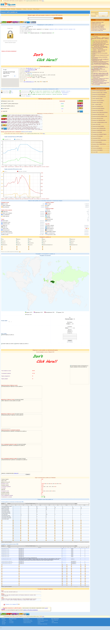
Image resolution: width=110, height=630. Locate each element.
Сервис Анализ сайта (96, 124)
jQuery (28, 73)
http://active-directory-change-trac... (7, 561)
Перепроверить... (66, 92)
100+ (21, 514)
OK (14, 76)
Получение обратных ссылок (97, 118)
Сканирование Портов (96, 138)
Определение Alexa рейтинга (97, 110)
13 (88, 210)
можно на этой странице (26, 131)
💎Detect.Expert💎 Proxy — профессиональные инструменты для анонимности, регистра (98, 69)
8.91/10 (62, 103)
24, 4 (86, 228)
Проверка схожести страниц (97, 102)
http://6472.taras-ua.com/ (5, 556)
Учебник (24, 9)
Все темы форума (96, 84)
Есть (12, 92)
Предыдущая (76, 586)
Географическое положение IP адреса (99, 134)
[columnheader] (6, 505)
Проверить (42, 220)
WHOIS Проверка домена (97, 142)
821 (88, 219)
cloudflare (27, 71)
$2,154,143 (62, 101)
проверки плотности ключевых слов (67, 29)
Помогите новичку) (96, 77)
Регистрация (93, 15)
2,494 (43, 203)
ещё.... (43, 0)
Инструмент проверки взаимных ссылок (99, 122)
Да (11, 91)
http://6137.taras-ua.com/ (5, 555)
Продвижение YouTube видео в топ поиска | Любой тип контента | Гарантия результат (100, 62)
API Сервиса (11, 621)
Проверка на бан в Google (97, 132)
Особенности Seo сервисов (97, 150)
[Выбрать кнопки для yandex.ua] (33, 22)
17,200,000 (87, 203)
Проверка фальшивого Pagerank (98, 108)
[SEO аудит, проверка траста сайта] (14, 614)
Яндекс (53, 621)
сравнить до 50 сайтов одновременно (30, 609)
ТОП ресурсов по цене (96, 23)
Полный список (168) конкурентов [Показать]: (10, 251)
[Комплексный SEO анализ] (8, 7)
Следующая (82, 586)
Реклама (13, 9)
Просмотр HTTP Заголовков (97, 136)
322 (88, 213)
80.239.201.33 (29, 68)
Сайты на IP (36, 68)
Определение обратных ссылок (98, 114)
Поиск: (76, 503)
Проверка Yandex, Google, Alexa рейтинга (100, 112)
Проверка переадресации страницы (99, 130)
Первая (71, 586)
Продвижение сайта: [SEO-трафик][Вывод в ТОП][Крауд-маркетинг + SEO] (100, 60)
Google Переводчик (41, 621)
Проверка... (66, 94)
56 (88, 217)
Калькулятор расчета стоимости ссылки (99, 116)
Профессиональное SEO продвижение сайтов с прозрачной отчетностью (99, 81)
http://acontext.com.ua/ (4, 548)
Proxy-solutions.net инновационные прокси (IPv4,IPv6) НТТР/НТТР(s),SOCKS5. (99, 76)
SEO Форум (4, 622)
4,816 (62, 108)
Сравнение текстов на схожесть (98, 100)
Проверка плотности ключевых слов (99, 96)
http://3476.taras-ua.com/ (5, 553)
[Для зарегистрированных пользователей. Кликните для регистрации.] (24, 80)
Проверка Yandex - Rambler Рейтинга (99, 144)
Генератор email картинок (97, 148)
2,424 (88, 211)
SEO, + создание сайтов (96, 104)
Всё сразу (30, 9)
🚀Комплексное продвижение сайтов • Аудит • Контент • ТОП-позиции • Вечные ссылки (100, 83)
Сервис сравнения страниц (97, 98)
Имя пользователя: (94, 12)
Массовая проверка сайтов (27, 621)
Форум (8, 9)
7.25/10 (62, 105)
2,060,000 (42, 207)
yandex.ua (24, 26)
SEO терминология (55, 622)
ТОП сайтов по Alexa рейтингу (98, 27)
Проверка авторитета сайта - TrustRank (99, 92)
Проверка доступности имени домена (99, 140)
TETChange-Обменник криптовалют (99, 43)
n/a (20, 506)
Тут (43, 234)
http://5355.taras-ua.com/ (5, 554)
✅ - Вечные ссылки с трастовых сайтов (100, 40)
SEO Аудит (3, 9)
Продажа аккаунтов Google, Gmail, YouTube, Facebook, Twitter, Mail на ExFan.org (100, 45)
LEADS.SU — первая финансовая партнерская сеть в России (98, 51)
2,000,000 (42, 205)
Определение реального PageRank (98, 94)
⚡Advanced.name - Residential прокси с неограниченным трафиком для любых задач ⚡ (100, 47)
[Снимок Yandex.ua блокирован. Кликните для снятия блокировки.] (10, 50)
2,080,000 (87, 207)
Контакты (3, 621)
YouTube (39, 622)
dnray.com (16, 473)
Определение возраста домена (98, 126)
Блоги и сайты (95, 36)
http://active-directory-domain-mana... (7, 562)
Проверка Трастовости (27, 622)
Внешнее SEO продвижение (98, 48)
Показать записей (5, 503)
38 (88, 214)
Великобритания (31, 69)
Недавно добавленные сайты (98, 22)
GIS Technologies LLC (29, 81)
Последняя (86, 586)
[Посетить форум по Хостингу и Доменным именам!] (45, 62)
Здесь (41, 234)
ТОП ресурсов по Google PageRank (99, 29)
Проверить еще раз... (66, 91)
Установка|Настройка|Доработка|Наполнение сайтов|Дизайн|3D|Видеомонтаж (99, 67)
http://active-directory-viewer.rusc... (6, 563)
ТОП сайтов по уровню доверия (98, 25)
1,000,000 (87, 205)
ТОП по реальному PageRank (98, 26)
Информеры (19, 9)
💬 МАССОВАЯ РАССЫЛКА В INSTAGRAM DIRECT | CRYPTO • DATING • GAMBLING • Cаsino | (100, 64)
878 (88, 220)
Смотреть (42, 211)
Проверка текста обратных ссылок (98, 120)
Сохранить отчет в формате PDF (11, 604)
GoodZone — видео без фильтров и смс (100, 49)
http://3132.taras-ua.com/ (5, 549)
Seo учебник (11, 622)
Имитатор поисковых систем (97, 106)
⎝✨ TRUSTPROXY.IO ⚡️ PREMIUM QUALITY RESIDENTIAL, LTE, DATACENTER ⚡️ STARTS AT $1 (100, 38)
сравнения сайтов (53, 29)
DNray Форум (36, 9)
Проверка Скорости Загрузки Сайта (98, 128)
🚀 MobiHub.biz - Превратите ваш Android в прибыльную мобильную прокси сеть (100, 79)
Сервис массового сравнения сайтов (99, 90)
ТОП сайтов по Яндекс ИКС (97, 30)
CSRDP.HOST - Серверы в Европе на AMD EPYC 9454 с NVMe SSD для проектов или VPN (99, 73)
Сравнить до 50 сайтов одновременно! (8, 51)
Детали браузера (95, 146)
